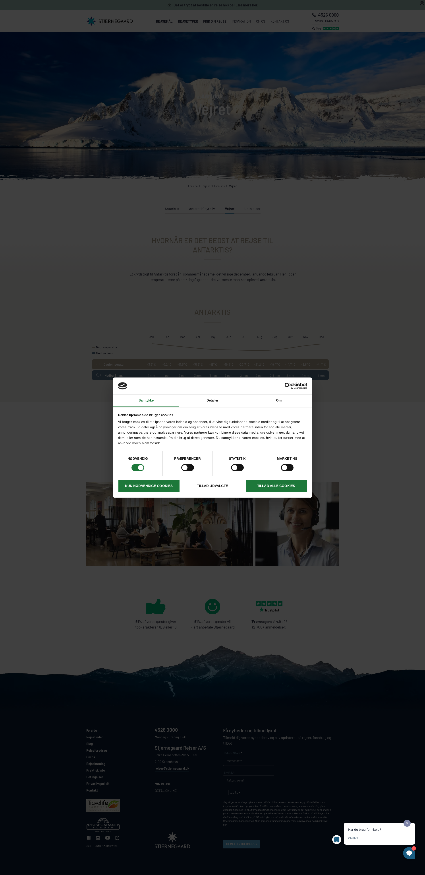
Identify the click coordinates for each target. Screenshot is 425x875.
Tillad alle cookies (276, 486)
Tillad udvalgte (212, 486)
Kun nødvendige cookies (149, 486)
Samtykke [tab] (146, 400)
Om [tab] (279, 400)
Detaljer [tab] (213, 400)
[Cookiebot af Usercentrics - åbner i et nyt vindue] (288, 385)
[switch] (187, 467)
